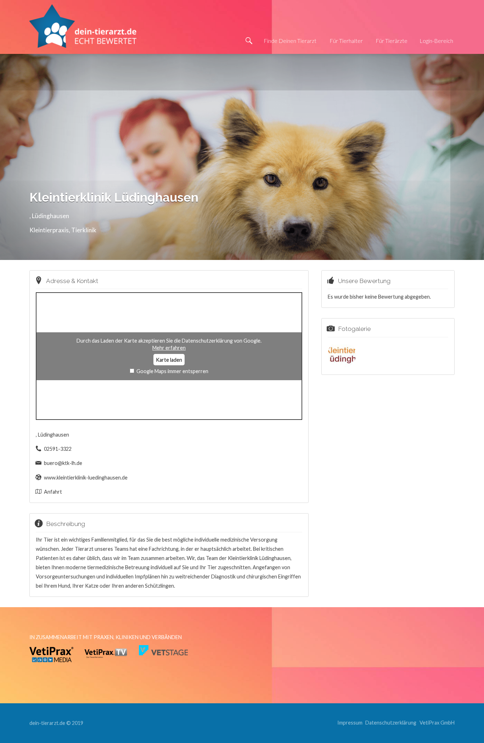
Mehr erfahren (169, 348)
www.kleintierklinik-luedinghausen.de (86, 478)
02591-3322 (58, 449)
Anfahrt (53, 492)
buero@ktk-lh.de (63, 463)
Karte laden (169, 360)
